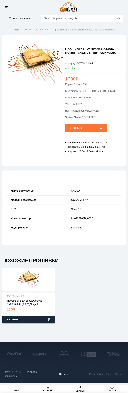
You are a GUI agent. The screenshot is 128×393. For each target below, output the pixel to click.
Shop (16, 390)
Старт (16, 29)
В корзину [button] (13, 319)
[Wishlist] (112, 387)
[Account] (48, 387)
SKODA (27, 29)
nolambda (76, 227)
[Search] (118, 18)
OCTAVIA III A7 (42, 29)
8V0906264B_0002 (82, 218)
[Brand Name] (15, 354)
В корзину (76, 128)
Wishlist (112, 390)
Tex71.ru (9, 372)
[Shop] (16, 387)
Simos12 (76, 209)
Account (48, 390)
